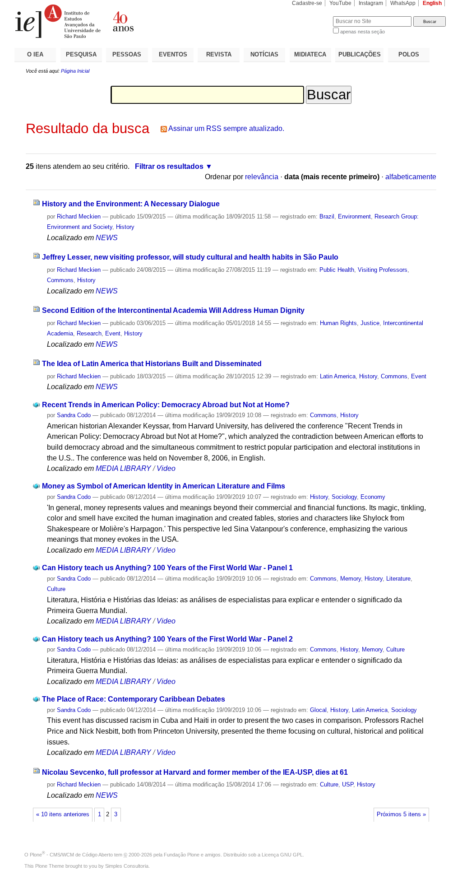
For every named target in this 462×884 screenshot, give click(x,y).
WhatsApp (403, 3)
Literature (398, 578)
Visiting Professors (382, 269)
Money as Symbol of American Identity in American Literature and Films (163, 486)
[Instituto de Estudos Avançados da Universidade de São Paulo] (122, 21)
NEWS (107, 238)
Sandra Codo (74, 415)
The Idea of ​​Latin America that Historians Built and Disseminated (152, 364)
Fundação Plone (181, 854)
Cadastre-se (307, 3)
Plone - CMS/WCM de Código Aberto (71, 854)
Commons (60, 280)
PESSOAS (126, 54)
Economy (372, 496)
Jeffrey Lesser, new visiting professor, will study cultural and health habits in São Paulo (190, 257)
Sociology (344, 496)
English (432, 3)
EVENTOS (173, 54)
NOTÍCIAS (264, 54)
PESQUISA (81, 54)
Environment (354, 216)
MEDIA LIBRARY (123, 468)
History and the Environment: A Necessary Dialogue (131, 204)
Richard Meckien (79, 216)
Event (112, 333)
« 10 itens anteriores (62, 814)
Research (89, 333)
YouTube (340, 3)
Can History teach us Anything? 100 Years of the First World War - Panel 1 (167, 568)
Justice (369, 323)
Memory (350, 578)
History (125, 226)
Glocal (318, 710)
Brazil (326, 216)
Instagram (371, 3)
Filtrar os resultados (169, 166)
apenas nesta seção (362, 31)
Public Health (336, 269)
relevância (261, 177)
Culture (56, 589)
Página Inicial (75, 71)
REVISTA (218, 54)
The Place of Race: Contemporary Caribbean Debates (133, 699)
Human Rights (338, 323)
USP (347, 784)
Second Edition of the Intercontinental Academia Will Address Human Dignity (173, 310)
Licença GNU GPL (282, 854)
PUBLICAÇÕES (359, 54)
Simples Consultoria (126, 866)
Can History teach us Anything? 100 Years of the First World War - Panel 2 (167, 639)
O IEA (35, 54)
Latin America (338, 376)
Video (166, 468)
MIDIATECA (310, 54)
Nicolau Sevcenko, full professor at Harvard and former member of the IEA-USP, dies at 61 (195, 772)
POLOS (408, 54)
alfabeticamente (410, 177)
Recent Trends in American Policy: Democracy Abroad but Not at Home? (166, 405)
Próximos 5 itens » (401, 814)
